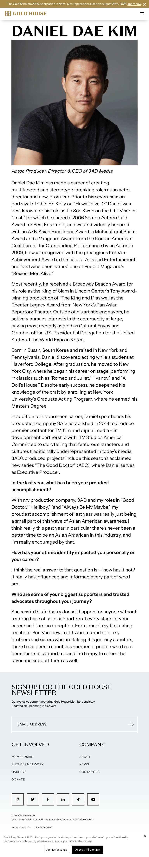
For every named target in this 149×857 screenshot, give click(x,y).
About (85, 757)
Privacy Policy (21, 827)
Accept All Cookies (87, 849)
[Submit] (131, 724)
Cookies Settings (56, 849)
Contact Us (89, 772)
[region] (74, 844)
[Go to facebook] (48, 799)
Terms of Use (43, 827)
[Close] (144, 836)
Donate (18, 779)
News (84, 764)
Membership (23, 757)
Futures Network (28, 764)
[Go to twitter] (33, 799)
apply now (134, 4)
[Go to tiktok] (78, 799)
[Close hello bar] (144, 4)
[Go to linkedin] (63, 799)
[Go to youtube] (93, 799)
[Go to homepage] (25, 13)
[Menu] (142, 12)
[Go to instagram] (18, 799)
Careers (19, 772)
